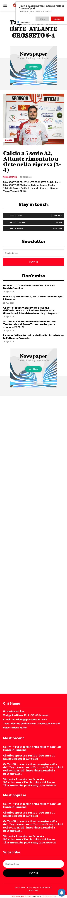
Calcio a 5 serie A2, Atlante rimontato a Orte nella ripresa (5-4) (32, 161)
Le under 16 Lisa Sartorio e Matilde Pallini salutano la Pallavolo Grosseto (33, 336)
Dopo (42, 18)
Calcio (8, 140)
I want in (33, 262)
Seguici (57, 18)
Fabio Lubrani (10, 176)
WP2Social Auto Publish (21, 896)
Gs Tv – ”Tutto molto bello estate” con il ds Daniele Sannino (29, 286)
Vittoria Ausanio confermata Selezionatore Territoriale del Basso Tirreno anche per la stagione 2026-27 (29, 324)
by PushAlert (25, 22)
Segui (59, 222)
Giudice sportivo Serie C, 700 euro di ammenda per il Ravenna (33, 298)
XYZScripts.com (49, 896)
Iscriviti (57, 228)
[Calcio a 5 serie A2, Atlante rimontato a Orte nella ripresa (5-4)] (33, 119)
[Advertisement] (33, 544)
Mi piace (58, 215)
